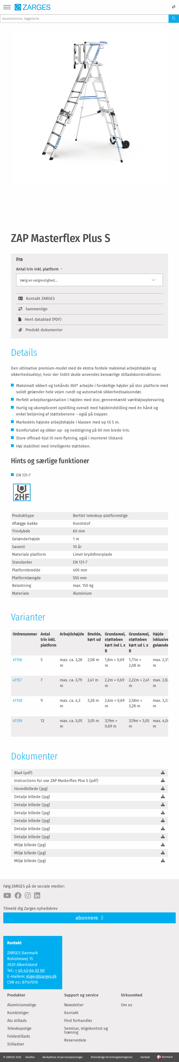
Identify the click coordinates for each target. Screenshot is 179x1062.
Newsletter (74, 1005)
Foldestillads (18, 1036)
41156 (17, 659)
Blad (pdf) (23, 772)
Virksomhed (131, 995)
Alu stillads (17, 1020)
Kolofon (30, 1057)
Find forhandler (78, 1020)
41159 (17, 720)
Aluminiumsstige (21, 1005)
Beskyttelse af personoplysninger (63, 1057)
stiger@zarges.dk (41, 976)
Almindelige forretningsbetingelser (112, 1057)
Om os (126, 1005)
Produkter (16, 995)
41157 (17, 680)
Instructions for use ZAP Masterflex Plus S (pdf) (56, 780)
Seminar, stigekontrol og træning (86, 1030)
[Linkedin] (37, 895)
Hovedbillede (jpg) (31, 788)
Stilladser (15, 1044)
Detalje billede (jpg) (32, 796)
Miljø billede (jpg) (30, 845)
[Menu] (7, 8)
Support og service (81, 995)
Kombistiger (18, 1012)
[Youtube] (7, 895)
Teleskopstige (19, 1028)
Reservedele (75, 1040)
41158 (17, 700)
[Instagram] (28, 895)
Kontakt (71, 1012)
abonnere (87, 918)
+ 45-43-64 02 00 (30, 970)
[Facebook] (17, 895)
